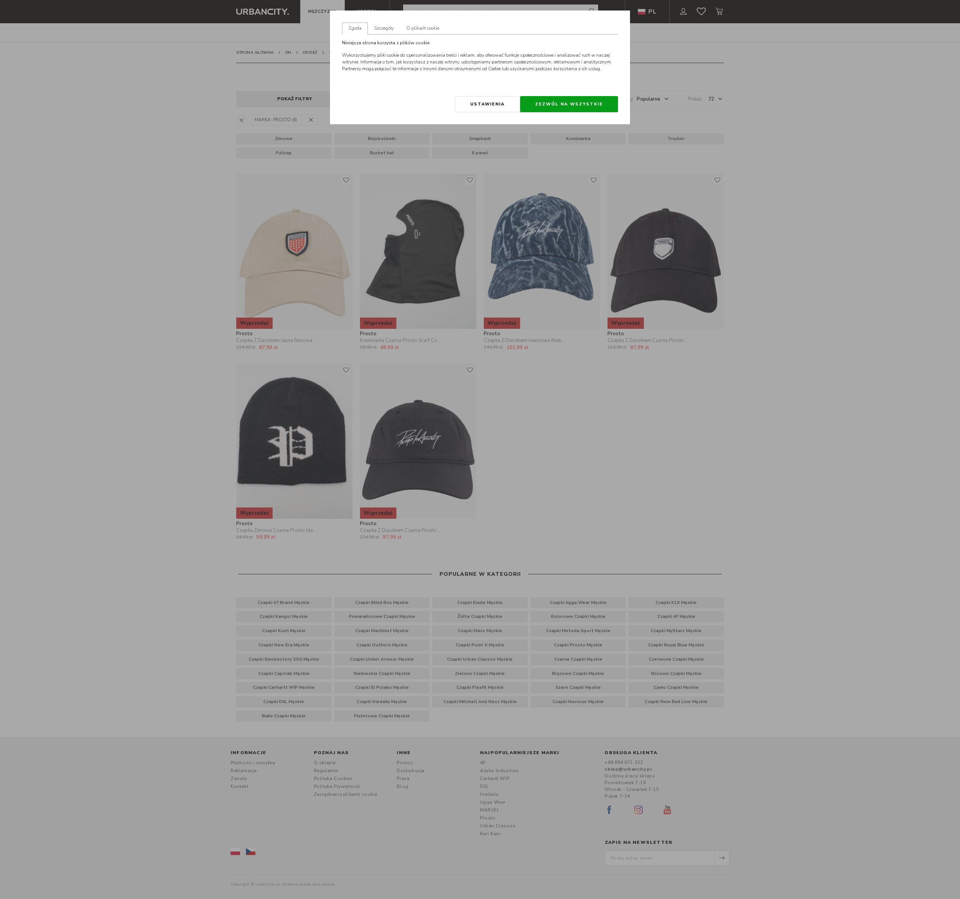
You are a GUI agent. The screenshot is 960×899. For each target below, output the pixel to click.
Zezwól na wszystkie (569, 104)
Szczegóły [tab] (384, 28)
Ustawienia (487, 104)
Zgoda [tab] (355, 28)
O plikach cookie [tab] (422, 28)
